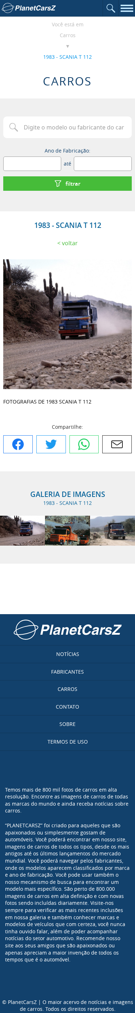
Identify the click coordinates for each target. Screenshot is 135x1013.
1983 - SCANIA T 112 (67, 56)
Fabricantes (67, 671)
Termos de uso (68, 741)
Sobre (67, 724)
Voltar (70, 243)
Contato (67, 706)
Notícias (67, 654)
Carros (68, 35)
